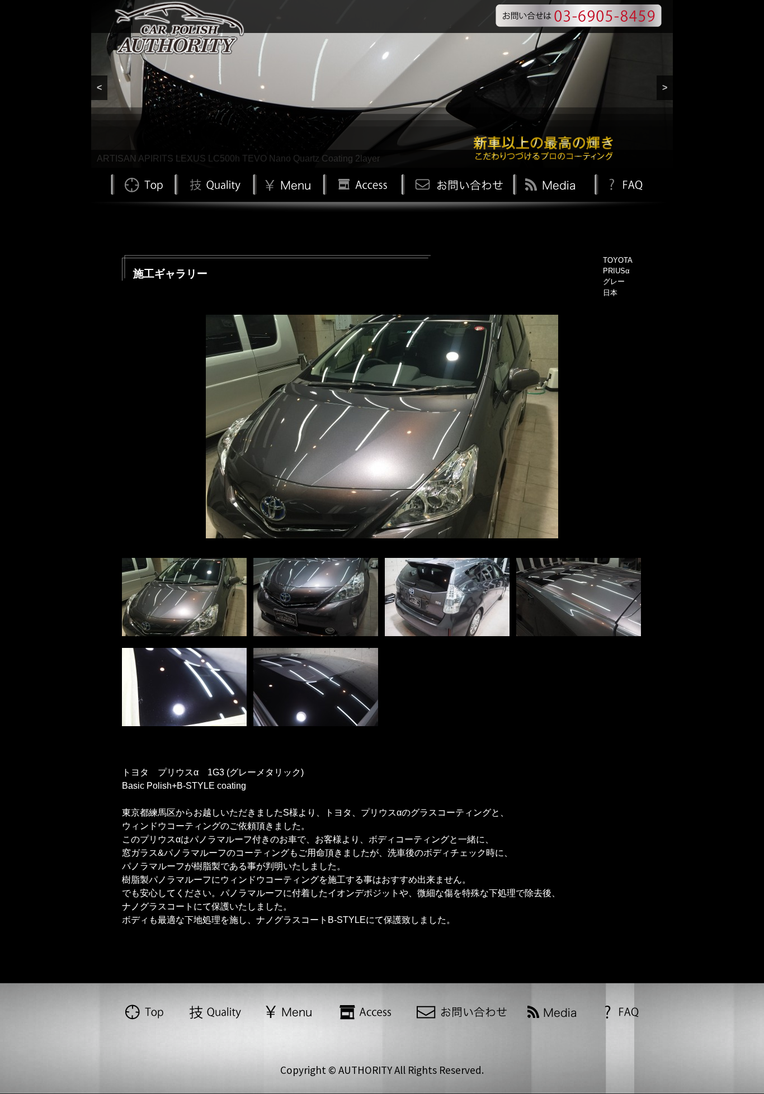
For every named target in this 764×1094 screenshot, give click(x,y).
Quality (214, 184)
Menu (288, 184)
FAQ (624, 184)
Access (362, 184)
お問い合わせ (457, 184)
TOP (143, 184)
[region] (382, 84)
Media (552, 184)
